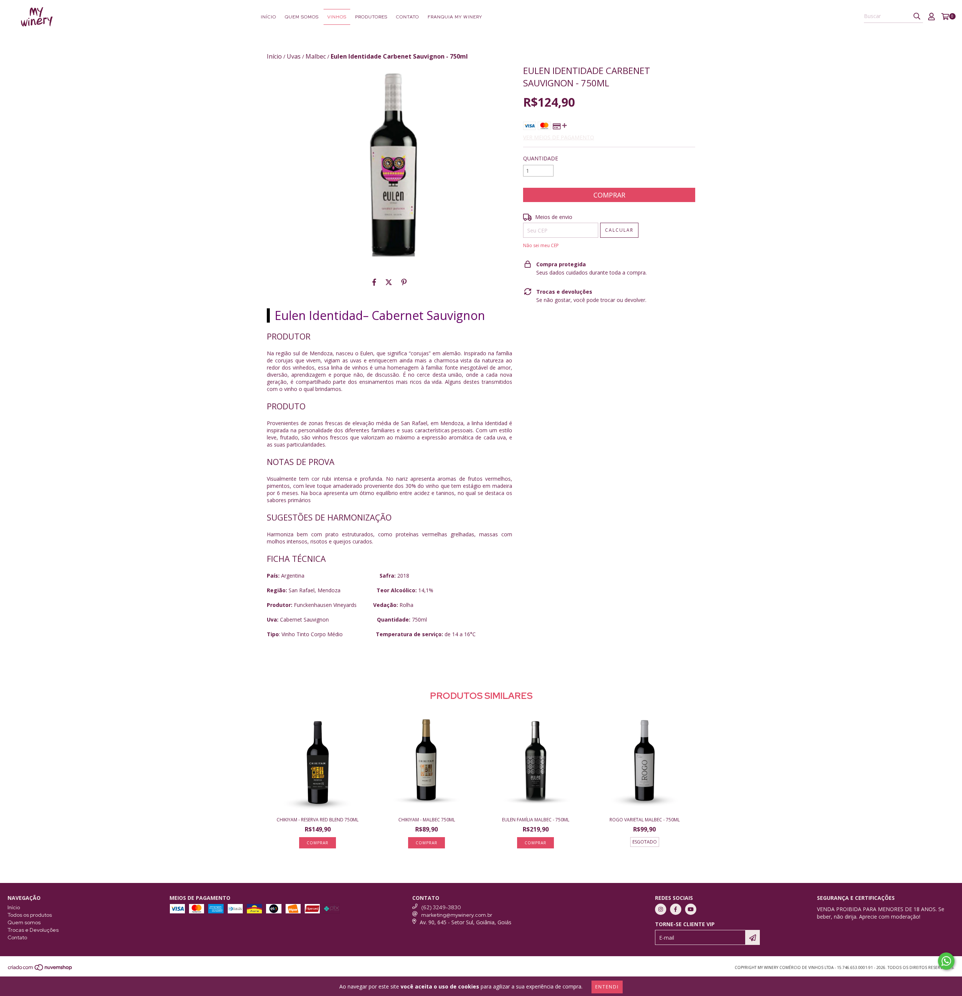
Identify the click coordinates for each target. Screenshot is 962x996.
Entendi (607, 987)
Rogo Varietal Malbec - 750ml (645, 819)
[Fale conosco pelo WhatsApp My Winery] (946, 961)
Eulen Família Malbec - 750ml (535, 819)
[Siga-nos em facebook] (675, 909)
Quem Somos (302, 17)
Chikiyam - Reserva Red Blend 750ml (317, 819)
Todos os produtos (30, 914)
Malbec (316, 56)
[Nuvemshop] (40, 969)
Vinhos (336, 17)
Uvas (294, 56)
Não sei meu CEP (541, 245)
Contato (407, 17)
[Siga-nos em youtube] (690, 909)
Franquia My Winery (455, 17)
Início (268, 17)
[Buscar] (917, 16)
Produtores (371, 17)
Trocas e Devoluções (33, 930)
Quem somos (24, 922)
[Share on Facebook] (374, 282)
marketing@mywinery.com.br (456, 914)
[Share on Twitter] (388, 282)
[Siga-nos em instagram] (660, 909)
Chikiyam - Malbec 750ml (426, 819)
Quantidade (540, 158)
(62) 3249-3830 (441, 907)
